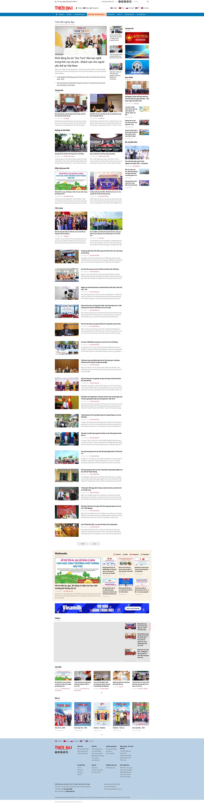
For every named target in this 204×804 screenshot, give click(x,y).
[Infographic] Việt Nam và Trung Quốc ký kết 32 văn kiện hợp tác (126, 590)
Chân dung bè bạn (82, 751)
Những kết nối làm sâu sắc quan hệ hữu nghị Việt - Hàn (131, 122)
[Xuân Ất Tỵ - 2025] (63, 714)
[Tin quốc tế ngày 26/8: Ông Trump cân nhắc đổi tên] (144, 109)
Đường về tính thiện (62, 130)
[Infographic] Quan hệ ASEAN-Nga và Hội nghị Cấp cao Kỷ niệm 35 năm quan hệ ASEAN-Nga (109, 570)
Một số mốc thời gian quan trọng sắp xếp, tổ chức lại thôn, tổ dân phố (126, 569)
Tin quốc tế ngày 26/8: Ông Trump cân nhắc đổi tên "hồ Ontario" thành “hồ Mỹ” (131, 111)
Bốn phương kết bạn (83, 749)
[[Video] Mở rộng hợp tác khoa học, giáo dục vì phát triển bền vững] (130, 626)
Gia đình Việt (110, 14)
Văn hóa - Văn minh (97, 770)
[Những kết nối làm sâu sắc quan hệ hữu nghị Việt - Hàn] (144, 122)
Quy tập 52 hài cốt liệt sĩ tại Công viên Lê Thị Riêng (69, 154)
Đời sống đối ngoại (111, 749)
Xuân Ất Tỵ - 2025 (60, 728)
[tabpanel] (63, 681)
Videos (87, 8)
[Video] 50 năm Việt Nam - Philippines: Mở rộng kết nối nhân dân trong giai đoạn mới (143, 653)
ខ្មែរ (138, 8)
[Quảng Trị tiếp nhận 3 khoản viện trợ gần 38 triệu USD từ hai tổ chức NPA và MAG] (144, 132)
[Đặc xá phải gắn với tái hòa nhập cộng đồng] (106, 143)
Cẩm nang (59, 208)
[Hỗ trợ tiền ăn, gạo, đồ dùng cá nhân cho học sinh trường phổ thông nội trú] (71, 181)
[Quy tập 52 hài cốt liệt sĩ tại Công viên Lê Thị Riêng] (71, 143)
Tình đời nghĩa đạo (65, 22)
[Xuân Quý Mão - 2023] (140, 714)
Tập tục (79, 774)
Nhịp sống (94, 768)
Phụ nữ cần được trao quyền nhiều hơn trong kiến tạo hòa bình (101, 324)
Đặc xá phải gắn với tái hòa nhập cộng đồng (102, 154)
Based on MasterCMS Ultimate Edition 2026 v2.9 (68, 802)
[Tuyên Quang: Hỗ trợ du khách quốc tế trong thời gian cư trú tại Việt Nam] (67, 420)
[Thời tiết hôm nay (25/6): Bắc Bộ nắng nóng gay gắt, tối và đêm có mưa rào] (140, 675)
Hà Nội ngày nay (110, 768)
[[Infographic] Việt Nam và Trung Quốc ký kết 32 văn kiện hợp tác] (126, 582)
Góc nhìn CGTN (96, 772)
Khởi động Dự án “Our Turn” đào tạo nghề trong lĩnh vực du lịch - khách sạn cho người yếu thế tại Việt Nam (79, 62)
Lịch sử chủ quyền (125, 774)
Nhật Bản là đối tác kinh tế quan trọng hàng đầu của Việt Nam (141, 569)
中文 (123, 8)
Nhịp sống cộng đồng (98, 755)
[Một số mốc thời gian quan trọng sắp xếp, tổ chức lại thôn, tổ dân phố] (126, 562)
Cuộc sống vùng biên (126, 770)
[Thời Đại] (64, 8)
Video (126, 554)
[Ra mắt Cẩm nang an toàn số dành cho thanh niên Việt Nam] (67, 275)
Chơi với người (110, 753)
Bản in (57, 698)
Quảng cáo (95, 8)
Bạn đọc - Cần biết (143, 688)
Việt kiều (69, 14)
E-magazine (135, 554)
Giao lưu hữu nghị (125, 776)
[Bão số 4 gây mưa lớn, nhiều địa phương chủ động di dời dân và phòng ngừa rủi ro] (144, 171)
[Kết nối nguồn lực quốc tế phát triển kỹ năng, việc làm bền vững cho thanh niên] (71, 103)
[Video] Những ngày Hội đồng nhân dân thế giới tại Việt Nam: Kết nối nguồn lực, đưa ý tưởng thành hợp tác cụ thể (143, 639)
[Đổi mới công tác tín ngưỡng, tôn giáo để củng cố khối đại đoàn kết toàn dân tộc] (67, 384)
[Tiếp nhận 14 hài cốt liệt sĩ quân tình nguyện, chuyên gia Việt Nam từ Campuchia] (116, 66)
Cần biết (58, 667)
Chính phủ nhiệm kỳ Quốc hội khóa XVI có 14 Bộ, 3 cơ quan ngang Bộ (142, 590)
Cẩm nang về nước (97, 753)
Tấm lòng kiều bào (97, 749)
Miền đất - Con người (126, 768)
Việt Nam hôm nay (129, 14)
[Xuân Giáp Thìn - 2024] (82, 714)
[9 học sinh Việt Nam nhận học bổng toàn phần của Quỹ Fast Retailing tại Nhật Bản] (102, 675)
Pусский (131, 8)
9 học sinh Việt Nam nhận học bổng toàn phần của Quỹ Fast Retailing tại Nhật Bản (102, 684)
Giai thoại (108, 751)
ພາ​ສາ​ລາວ (146, 8)
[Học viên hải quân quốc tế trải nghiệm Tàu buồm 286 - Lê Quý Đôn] (137, 152)
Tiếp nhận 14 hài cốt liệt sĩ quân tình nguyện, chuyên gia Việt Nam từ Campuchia (115, 75)
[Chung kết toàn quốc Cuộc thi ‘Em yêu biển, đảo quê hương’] (144, 183)
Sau (95, 543)
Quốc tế (119, 14)
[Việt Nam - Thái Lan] (121, 714)
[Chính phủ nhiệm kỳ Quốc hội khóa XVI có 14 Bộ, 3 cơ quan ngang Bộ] (142, 582)
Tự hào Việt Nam (96, 751)
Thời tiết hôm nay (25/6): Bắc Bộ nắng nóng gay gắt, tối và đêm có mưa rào (140, 684)
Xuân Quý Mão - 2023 (138, 728)
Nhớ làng (80, 772)
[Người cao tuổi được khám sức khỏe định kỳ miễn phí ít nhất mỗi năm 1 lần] (67, 293)
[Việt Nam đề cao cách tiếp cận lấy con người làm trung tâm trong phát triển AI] (106, 103)
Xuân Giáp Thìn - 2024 (80, 728)
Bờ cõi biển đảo (141, 14)
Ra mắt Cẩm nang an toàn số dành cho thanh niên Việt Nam (100, 269)
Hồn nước (80, 770)
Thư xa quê (95, 758)
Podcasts (118, 554)
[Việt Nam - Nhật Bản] (102, 714)
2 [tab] (102, 734)
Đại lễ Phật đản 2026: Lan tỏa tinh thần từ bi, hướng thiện (99, 524)
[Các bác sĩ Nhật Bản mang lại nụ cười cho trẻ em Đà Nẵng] (67, 347)
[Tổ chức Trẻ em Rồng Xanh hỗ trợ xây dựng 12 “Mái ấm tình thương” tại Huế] (116, 29)
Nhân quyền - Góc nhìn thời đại (95, 14)
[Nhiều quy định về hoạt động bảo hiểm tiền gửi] (121, 675)
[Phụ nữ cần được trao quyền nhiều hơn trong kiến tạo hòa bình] (67, 329)
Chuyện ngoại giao (79, 14)
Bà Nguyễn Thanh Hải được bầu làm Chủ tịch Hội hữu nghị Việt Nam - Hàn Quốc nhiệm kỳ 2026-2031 (137, 99)
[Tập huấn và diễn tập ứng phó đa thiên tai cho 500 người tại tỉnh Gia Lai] (67, 439)
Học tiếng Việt (96, 760)
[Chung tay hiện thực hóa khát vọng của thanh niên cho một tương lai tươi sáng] (67, 256)
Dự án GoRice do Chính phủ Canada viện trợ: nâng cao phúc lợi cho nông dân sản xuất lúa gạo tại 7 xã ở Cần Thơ (105, 233)
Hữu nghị (61, 14)
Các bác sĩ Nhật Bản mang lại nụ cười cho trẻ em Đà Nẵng (99, 342)
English (115, 8)
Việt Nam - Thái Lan (118, 728)
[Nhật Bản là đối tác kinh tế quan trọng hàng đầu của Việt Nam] (142, 562)
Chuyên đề (59, 90)
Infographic (145, 554)
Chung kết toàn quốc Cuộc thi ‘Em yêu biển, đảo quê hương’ (131, 183)
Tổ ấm (79, 768)
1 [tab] (101, 734)
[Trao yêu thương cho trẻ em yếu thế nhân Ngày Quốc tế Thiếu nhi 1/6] (67, 457)
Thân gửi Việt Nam (82, 753)
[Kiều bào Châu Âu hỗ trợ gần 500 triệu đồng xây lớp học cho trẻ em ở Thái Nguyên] (67, 512)
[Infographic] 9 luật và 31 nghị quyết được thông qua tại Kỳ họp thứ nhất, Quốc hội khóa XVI (110, 591)
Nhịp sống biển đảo (125, 772)
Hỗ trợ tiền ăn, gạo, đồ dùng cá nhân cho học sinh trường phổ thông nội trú (76, 587)
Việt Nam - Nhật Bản (99, 728)
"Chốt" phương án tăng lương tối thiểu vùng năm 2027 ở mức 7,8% (116, 56)
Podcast (80, 8)
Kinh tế (121, 686)
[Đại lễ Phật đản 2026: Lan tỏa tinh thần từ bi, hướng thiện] (67, 530)
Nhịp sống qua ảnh (62, 168)
